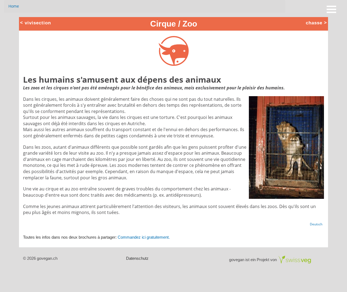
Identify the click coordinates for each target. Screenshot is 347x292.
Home (13, 6)
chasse (314, 22)
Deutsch (316, 224)
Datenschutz (137, 258)
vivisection (38, 22)
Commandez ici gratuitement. (144, 237)
